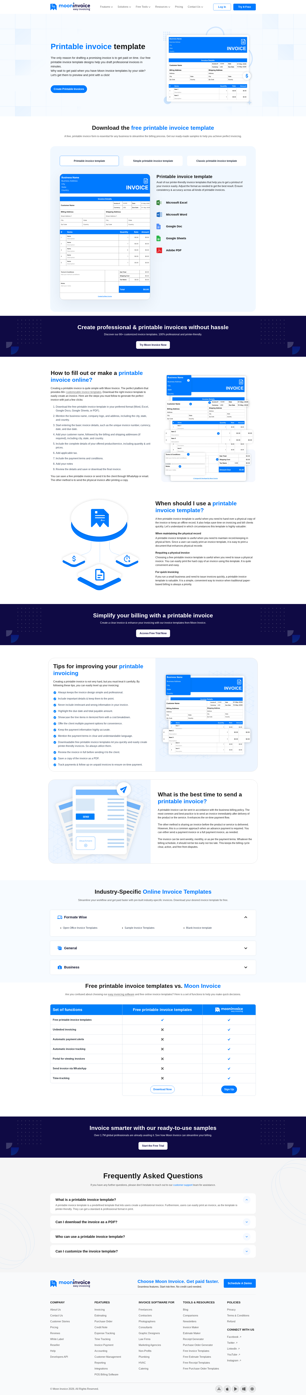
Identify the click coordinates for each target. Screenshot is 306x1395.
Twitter (231, 1342)
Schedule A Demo (240, 1283)
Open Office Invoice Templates (80, 927)
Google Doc (174, 226)
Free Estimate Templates (197, 1356)
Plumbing (144, 1356)
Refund (231, 1321)
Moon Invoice (60, 1389)
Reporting (100, 1362)
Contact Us (194, 6)
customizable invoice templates (83, 392)
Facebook (232, 1337)
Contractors (145, 1315)
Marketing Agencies (150, 1345)
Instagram (232, 1360)
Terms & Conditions (238, 1315)
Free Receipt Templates (196, 1362)
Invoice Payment (104, 1345)
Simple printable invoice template (153, 161)
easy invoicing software (121, 994)
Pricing (179, 6)
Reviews (55, 1333)
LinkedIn (232, 1348)
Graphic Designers (149, 1333)
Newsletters (189, 1321)
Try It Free (244, 7)
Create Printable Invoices (69, 89)
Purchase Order (103, 1321)
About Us (55, 1309)
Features (105, 6)
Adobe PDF (174, 250)
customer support (183, 1185)
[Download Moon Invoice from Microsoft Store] (244, 1388)
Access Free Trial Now (153, 633)
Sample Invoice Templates (139, 927)
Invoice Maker (191, 1327)
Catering (143, 1368)
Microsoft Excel (176, 202)
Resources (161, 6)
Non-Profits (145, 1351)
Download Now (162, 1089)
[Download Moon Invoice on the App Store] (219, 1388)
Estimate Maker (191, 1333)
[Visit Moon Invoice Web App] (252, 1388)
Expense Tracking (105, 1333)
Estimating (100, 1315)
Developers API (59, 1356)
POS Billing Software (106, 1374)
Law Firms (144, 1339)
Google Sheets (176, 238)
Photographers (147, 1321)
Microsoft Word (176, 214)
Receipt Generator (193, 1339)
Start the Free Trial (153, 1145)
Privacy (231, 1309)
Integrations (101, 1368)
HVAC (142, 1362)
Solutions (123, 6)
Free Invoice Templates (196, 1351)
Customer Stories (60, 1321)
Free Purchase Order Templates (201, 1368)
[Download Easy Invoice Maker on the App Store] (227, 1388)
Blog (185, 1309)
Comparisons (190, 1315)
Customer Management (108, 1356)
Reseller (55, 1345)
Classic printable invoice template (216, 161)
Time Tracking (102, 1339)
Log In (222, 7)
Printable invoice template (89, 161)
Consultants (145, 1327)
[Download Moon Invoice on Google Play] (235, 1388)
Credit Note (101, 1327)
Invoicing (100, 1309)
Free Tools (142, 6)
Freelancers (145, 1309)
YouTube (232, 1354)
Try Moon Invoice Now (153, 345)
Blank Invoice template (199, 927)
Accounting (101, 1351)
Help (53, 1351)
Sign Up (229, 1089)
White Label (57, 1339)
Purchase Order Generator (198, 1345)
